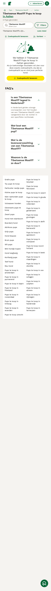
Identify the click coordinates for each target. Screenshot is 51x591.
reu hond (9, 266)
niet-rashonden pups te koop (14, 198)
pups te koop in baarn (14, 284)
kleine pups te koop (13, 192)
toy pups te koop (12, 184)
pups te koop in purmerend (11, 278)
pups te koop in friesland (11, 289)
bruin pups (9, 240)
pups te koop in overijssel (33, 240)
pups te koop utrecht (14, 315)
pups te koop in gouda (36, 197)
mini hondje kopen (13, 249)
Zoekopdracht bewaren (18, 36)
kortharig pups (11, 257)
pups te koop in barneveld (33, 227)
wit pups (8, 244)
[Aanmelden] (47, 3)
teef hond (9, 262)
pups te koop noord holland (34, 247)
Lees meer (41, 31)
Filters (43, 25)
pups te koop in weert (36, 193)
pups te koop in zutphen (33, 282)
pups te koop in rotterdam (33, 202)
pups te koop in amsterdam (11, 271)
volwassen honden (13, 203)
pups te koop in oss (35, 270)
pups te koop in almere (33, 289)
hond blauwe (10, 236)
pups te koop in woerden (11, 309)
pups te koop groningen (32, 216)
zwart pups (9, 214)
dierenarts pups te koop (13, 209)
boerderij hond (11, 223)
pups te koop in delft (35, 222)
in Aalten (8, 16)
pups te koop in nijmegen (33, 296)
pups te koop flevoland (32, 187)
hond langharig (11, 253)
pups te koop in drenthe (33, 265)
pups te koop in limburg (11, 302)
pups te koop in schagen (33, 276)
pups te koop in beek (35, 253)
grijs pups (9, 232)
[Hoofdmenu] (4, 3)
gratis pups (10, 179)
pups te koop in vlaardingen (33, 258)
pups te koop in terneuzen (33, 309)
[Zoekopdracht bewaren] (44, 583)
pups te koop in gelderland (33, 209)
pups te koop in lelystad (33, 180)
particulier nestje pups (14, 188)
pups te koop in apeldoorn (33, 234)
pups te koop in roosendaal (11, 296)
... (31, 10)
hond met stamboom (14, 219)
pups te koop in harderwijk (33, 302)
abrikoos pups (11, 227)
